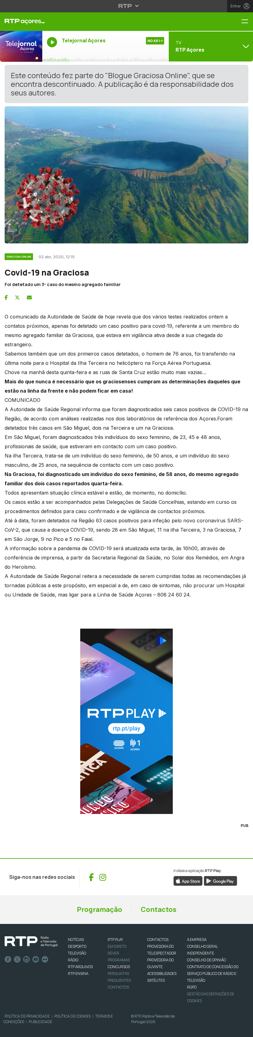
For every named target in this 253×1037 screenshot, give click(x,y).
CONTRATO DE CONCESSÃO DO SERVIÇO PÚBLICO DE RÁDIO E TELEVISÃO (212, 973)
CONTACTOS (157, 939)
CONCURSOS (119, 966)
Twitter (17, 959)
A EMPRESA (196, 939)
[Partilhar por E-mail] (29, 297)
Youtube (35, 959)
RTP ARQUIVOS (80, 966)
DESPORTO (77, 946)
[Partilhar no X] (17, 297)
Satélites (156, 980)
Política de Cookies (72, 1016)
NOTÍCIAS (76, 939)
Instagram (26, 959)
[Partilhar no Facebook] (6, 297)
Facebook (8, 959)
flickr (45, 959)
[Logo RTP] (31, 941)
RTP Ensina (78, 973)
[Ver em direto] (21, 46)
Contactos (158, 909)
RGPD (192, 987)
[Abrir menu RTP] (127, 6)
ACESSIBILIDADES (161, 973)
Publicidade (40, 1021)
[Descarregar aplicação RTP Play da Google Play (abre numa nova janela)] (220, 880)
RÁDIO (73, 960)
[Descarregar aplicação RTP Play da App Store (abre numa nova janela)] (188, 880)
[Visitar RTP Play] (126, 721)
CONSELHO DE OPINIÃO (206, 960)
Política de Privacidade (27, 1016)
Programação (99, 909)
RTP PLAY (115, 939)
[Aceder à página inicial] (21, 21)
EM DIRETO (117, 946)
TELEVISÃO (77, 953)
